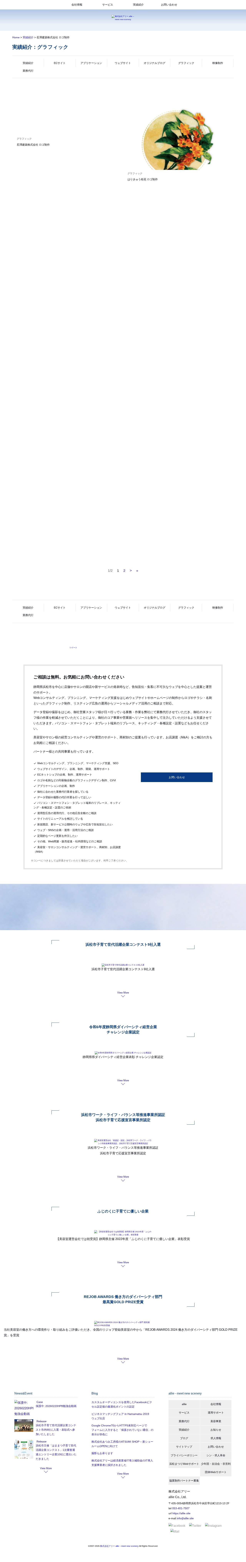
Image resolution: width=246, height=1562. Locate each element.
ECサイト (60, 63)
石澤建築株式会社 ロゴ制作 (33, 144)
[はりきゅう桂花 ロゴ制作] (178, 151)
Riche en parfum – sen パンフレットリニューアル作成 (160, 272)
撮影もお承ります (102, 1453)
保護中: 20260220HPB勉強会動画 (56, 1406)
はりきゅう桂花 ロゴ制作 (142, 179)
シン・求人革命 (215, 1455)
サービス (107, 4)
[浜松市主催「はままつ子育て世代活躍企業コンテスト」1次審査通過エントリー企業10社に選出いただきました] (23, 1448)
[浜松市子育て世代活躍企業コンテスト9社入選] (123, 965)
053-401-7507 (180, 1508)
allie (184, 1404)
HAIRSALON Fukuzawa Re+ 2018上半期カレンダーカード (52, 518)
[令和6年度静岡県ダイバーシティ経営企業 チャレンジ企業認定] (123, 1053)
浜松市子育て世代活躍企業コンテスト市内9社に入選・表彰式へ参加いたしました (56, 1430)
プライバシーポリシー (184, 1455)
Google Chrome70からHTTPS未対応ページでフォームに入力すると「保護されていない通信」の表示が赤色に (122, 1430)
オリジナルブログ (154, 63)
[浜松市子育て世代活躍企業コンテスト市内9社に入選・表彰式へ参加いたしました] (23, 1425)
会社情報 (76, 4)
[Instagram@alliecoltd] (213, 1525)
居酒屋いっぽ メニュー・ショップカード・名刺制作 (158, 518)
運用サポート (216, 1412)
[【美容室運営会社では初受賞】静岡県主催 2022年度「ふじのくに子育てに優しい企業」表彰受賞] (123, 1233)
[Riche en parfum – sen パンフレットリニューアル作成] (178, 230)
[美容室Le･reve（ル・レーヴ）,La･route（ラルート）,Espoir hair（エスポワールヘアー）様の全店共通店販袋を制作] (68, 245)
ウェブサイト (123, 63)
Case (40, 1402)
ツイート (73, 647)
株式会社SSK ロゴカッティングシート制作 (42, 425)
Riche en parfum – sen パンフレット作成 (42, 331)
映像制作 (217, 63)
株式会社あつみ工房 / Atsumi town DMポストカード (158, 331)
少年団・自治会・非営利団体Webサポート (216, 1468)
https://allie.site (181, 1513)
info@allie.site (185, 1518)
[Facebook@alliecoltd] (177, 1525)
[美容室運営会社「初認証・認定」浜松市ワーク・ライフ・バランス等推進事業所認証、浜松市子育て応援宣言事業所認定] (123, 1142)
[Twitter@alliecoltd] (195, 1525)
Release (42, 1421)
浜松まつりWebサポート (184, 1463)
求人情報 (215, 1438)
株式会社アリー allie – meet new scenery (119, 1546)
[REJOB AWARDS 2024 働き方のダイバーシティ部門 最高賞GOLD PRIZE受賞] (123, 1324)
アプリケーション (91, 63)
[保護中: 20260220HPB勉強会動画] (23, 1408)
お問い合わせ (169, 4)
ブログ (184, 1438)
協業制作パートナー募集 (184, 1480)
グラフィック (186, 63)
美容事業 (215, 1421)
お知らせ (215, 1429)
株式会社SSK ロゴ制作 (141, 425)
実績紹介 (138, 4)
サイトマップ (184, 1446)
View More (123, 992)
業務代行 (28, 70)
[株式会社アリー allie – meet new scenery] (123, 18)
